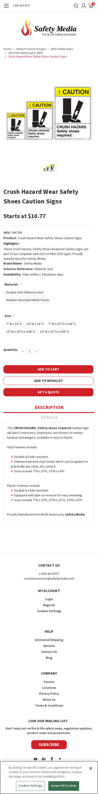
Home (7, 49)
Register (49, 605)
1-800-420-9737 (21, 6)
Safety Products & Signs (31, 49)
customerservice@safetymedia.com (49, 578)
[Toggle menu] (6, 8)
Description (49, 407)
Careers (49, 682)
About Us (49, 699)
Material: (13, 284)
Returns (49, 646)
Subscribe (49, 745)
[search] (75, 5)
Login (49, 599)
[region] (49, 777)
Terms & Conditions (49, 705)
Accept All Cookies (64, 786)
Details (49, 417)
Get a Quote (48, 392)
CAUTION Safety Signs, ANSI (25, 52)
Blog (49, 658)
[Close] (91, 768)
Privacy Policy (49, 693)
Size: (10, 316)
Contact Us (49, 652)
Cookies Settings (30, 786)
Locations (49, 688)
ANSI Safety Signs (62, 49)
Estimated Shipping (49, 640)
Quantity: (10, 350)
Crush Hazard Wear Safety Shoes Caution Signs (37, 56)
